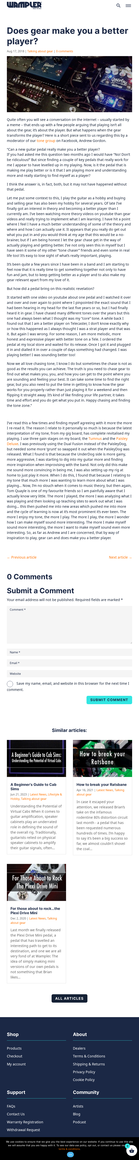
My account (16, 1064)
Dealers (79, 1048)
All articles (69, 998)
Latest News (38, 794)
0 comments (64, 51)
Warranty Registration (25, 1122)
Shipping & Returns (89, 1064)
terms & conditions (69, 1148)
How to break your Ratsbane (102, 784)
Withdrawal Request (23, 1129)
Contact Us (16, 1114)
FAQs (11, 1106)
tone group (46, 140)
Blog (76, 1114)
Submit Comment (109, 700)
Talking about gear (40, 51)
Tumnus (95, 438)
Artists (78, 1106)
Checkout (14, 1056)
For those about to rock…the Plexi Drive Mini (35, 910)
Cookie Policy (84, 1079)
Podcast (79, 1122)
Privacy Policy (84, 1071)
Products (14, 1048)
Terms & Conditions (89, 1056)
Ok (70, 1154)
